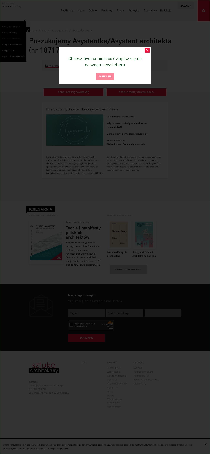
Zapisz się (105, 76)
